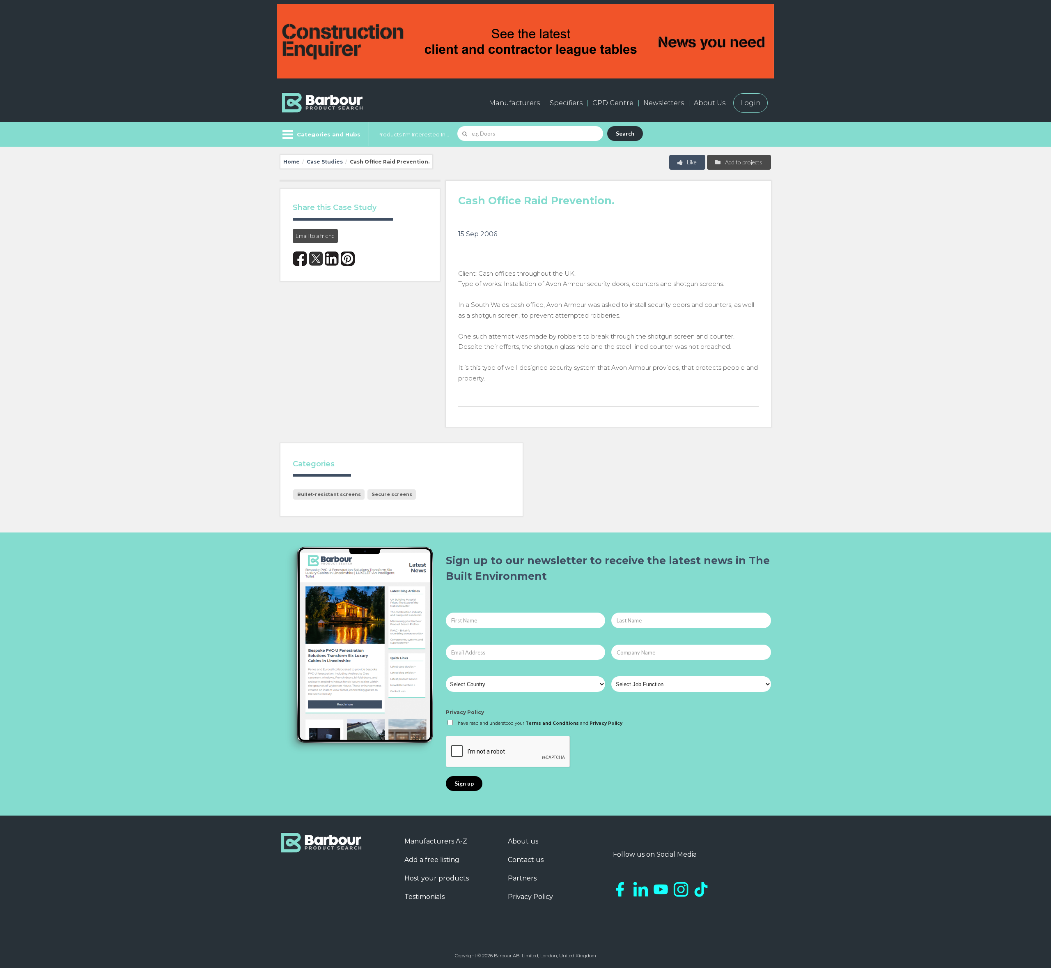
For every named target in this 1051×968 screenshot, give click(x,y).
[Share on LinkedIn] (332, 258)
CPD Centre (612, 103)
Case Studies (325, 162)
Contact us (526, 860)
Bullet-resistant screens (329, 494)
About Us (709, 103)
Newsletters (663, 103)
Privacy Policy (465, 712)
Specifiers (566, 103)
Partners (522, 878)
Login (750, 103)
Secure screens (392, 494)
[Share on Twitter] (316, 258)
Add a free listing (431, 860)
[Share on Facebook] (300, 258)
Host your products (436, 878)
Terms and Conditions (552, 723)
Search (625, 133)
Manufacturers (514, 103)
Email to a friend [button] (315, 235)
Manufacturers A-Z (435, 841)
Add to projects (743, 162)
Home (291, 162)
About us (523, 841)
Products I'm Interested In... (413, 134)
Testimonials (424, 897)
